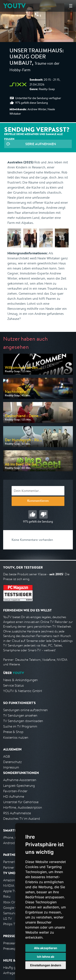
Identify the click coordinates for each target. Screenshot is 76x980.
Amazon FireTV (14, 880)
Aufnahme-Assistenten (19, 780)
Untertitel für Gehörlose (20, 802)
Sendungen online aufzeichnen (25, 710)
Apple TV (9, 891)
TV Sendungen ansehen (20, 715)
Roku (6, 896)
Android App (12, 843)
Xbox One (10, 902)
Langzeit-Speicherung (19, 785)
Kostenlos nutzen (15, 737)
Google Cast (12, 907)
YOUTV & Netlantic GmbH (22, 691)
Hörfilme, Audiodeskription (22, 807)
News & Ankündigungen (20, 680)
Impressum (11, 767)
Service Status (13, 685)
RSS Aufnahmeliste (17, 813)
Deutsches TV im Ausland (21, 818)
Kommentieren (38, 501)
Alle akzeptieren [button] (45, 948)
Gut (32, 514)
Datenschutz (12, 762)
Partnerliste (11, 862)
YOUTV (14, 6)
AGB (6, 756)
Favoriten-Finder (15, 791)
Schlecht (43, 514)
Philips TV (10, 924)
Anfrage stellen (14, 973)
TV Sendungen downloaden (23, 721)
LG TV (7, 918)
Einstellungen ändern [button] (45, 965)
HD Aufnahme (13, 796)
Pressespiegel (13, 948)
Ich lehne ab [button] (45, 956)
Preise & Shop (13, 732)
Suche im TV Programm (20, 726)
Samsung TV (12, 913)
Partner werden (14, 867)
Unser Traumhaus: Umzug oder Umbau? (37, 57)
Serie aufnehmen (40, 144)
